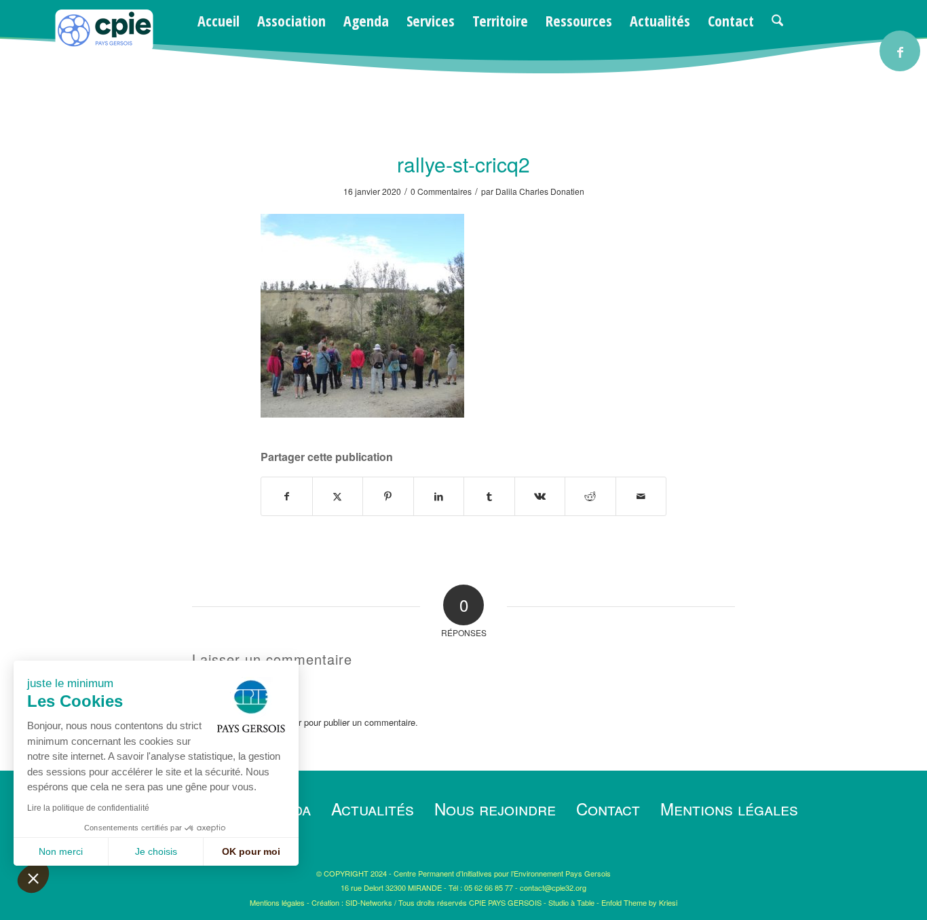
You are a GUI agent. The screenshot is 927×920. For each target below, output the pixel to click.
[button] (33, 878)
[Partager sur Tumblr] (489, 496)
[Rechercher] (777, 20)
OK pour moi (251, 851)
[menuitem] (218, 20)
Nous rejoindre (495, 808)
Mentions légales (729, 808)
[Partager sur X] (338, 496)
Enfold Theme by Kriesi (639, 902)
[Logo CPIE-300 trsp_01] (104, 48)
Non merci (61, 851)
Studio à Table (571, 902)
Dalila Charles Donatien (539, 191)
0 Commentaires (441, 191)
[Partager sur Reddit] (590, 496)
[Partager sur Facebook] (286, 496)
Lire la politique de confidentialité (88, 808)
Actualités (372, 808)
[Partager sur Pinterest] (388, 496)
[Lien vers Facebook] (899, 51)
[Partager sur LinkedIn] (439, 496)
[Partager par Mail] (641, 496)
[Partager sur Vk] (540, 496)
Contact (608, 808)
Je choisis (156, 851)
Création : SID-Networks (351, 902)
